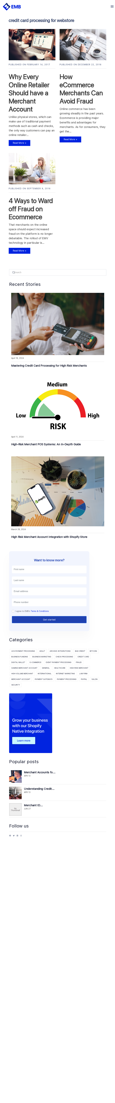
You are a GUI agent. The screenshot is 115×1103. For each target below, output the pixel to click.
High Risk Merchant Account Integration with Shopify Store (49, 537)
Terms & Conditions (40, 611)
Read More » (17, 144)
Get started (49, 619)
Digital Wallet (18, 662)
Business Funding (19, 657)
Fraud (79, 662)
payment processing (66, 679)
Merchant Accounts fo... (40, 772)
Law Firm (83, 674)
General (46, 668)
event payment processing (58, 662)
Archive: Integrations (60, 651)
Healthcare (59, 668)
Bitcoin (93, 651)
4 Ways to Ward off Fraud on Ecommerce (31, 209)
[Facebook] (10, 837)
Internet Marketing (65, 674)
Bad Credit (80, 651)
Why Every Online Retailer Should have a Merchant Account (29, 93)
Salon (94, 679)
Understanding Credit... (39, 788)
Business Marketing (41, 657)
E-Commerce (35, 662)
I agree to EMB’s (32, 611)
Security (15, 685)
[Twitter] (14, 837)
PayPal (84, 679)
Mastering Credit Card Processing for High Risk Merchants (49, 365)
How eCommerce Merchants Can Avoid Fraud (81, 89)
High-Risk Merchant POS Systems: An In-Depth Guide (46, 444)
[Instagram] (21, 837)
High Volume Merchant (22, 674)
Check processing (64, 657)
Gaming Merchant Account (24, 668)
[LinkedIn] (17, 837)
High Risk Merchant (79, 668)
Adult (42, 651)
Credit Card (83, 657)
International (44, 674)
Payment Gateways (43, 679)
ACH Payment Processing (23, 651)
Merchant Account (20, 679)
